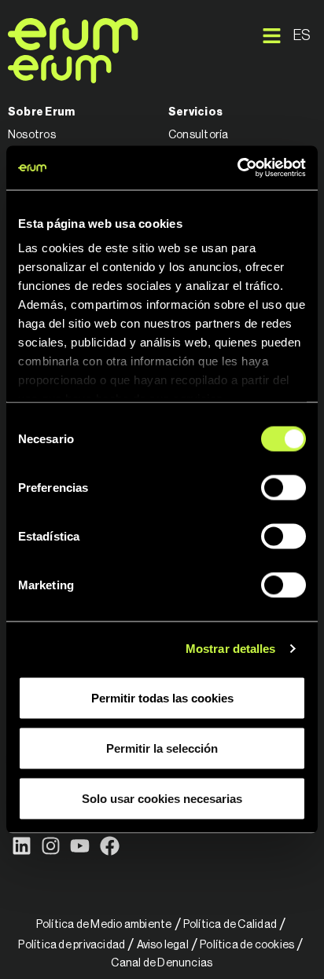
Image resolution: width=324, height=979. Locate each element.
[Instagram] (50, 846)
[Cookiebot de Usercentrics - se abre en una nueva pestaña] (237, 168)
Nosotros (32, 135)
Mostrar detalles (231, 648)
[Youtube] (80, 846)
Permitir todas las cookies (162, 697)
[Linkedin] (21, 846)
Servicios (195, 112)
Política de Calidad (230, 924)
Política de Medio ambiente (104, 924)
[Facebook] (109, 846)
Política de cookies (247, 945)
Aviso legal (163, 945)
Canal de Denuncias (161, 963)
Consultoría (198, 135)
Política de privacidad (71, 945)
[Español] (302, 35)
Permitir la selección (162, 747)
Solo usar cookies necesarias (162, 798)
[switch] (283, 487)
